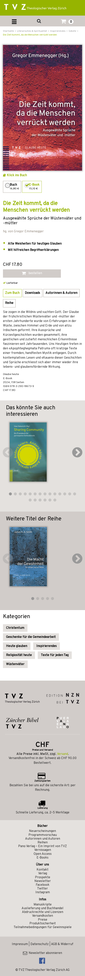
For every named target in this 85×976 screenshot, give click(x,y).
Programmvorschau (42, 835)
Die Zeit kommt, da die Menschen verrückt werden (30, 34)
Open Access (43, 854)
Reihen (43, 843)
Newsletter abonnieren (44, 953)
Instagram (42, 892)
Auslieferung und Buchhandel (42, 908)
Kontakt (42, 870)
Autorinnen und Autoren (42, 839)
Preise (42, 920)
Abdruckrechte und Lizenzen (42, 912)
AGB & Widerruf (62, 944)
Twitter (42, 889)
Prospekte (42, 877)
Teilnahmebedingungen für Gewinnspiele (43, 927)
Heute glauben (16, 646)
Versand (62, 754)
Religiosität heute (19, 655)
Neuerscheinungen (42, 831)
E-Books (42, 858)
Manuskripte (43, 905)
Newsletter (42, 881)
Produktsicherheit (42, 924)
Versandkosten (42, 916)
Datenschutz (39, 944)
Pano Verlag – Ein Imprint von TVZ (42, 846)
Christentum (15, 628)
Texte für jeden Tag (55, 655)
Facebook (42, 885)
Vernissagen (42, 850)
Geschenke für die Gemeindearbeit (31, 637)
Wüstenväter (15, 664)
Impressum (20, 944)
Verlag (42, 874)
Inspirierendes (46, 646)
